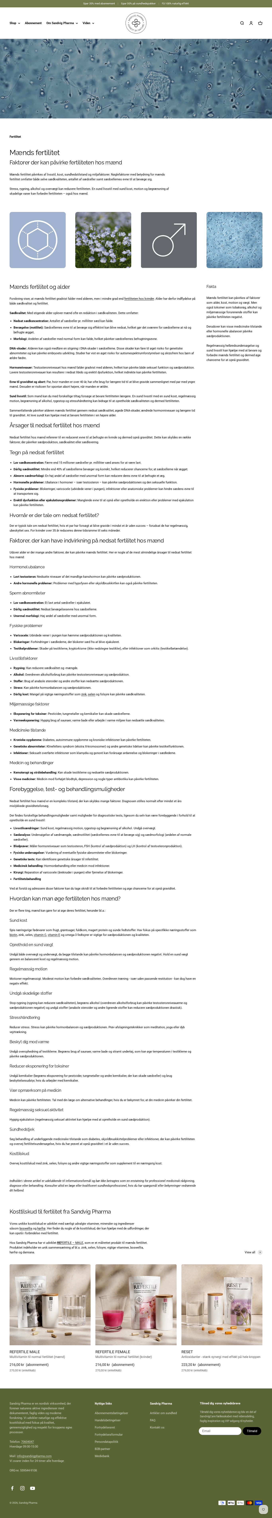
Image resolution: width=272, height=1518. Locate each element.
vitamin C (40, 935)
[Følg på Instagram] (22, 1488)
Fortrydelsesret (105, 1427)
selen (91, 694)
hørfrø (41, 1228)
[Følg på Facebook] (12, 1488)
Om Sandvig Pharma (60, 23)
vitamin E (54, 935)
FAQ (152, 1420)
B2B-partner (102, 1449)
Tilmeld (252, 1431)
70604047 (27, 1442)
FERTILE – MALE (70, 1243)
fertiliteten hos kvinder (139, 298)
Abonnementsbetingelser (111, 1413)
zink (84, 694)
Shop (13, 23)
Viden (86, 23)
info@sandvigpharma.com (34, 1456)
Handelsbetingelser (107, 1420)
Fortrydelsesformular (109, 1434)
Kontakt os (157, 1427)
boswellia (26, 1228)
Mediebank (102, 1456)
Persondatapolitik (106, 1442)
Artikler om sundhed (163, 1413)
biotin (13, 935)
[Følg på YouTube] (32, 1488)
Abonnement (33, 23)
